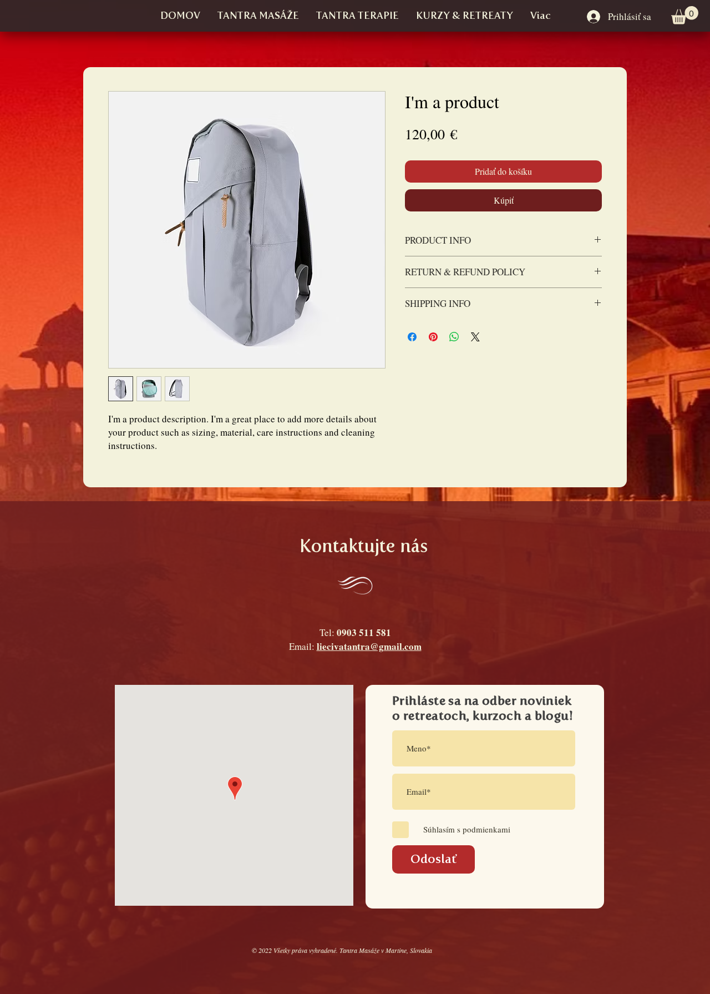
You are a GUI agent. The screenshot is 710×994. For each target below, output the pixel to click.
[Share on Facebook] (412, 337)
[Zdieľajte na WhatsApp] (454, 337)
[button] (684, 15)
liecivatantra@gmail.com (369, 646)
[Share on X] (475, 337)
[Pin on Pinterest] (433, 337)
